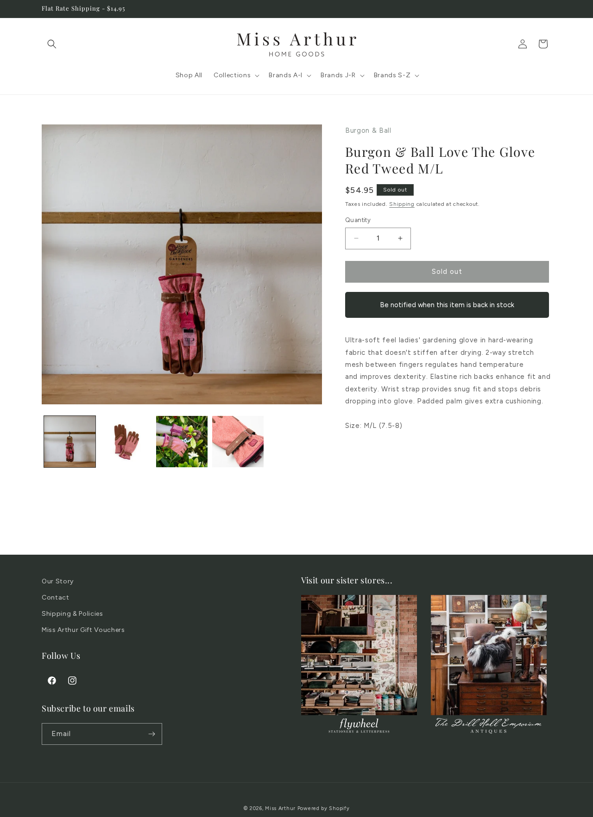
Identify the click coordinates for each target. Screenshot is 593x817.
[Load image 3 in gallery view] (182, 441)
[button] (52, 44)
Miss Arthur (280, 808)
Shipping (402, 204)
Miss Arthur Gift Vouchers (83, 630)
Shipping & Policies (72, 614)
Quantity (358, 220)
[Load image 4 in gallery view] (238, 441)
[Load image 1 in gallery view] (69, 441)
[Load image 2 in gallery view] (125, 441)
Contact (55, 597)
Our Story (58, 581)
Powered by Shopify (323, 808)
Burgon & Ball (368, 130)
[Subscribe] (151, 734)
